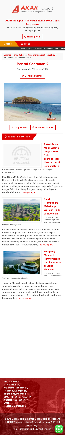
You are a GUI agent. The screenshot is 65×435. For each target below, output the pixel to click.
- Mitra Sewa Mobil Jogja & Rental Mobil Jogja (32, 422)
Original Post (21, 127)
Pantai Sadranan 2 (32, 64)
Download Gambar (33, 76)
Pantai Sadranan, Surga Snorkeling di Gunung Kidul (34, 55)
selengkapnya (28, 192)
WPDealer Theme (20, 429)
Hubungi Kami (34, 36)
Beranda (7, 55)
